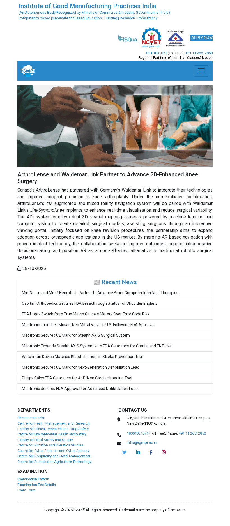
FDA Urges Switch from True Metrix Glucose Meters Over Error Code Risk (86, 314)
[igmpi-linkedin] (138, 452)
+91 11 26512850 (199, 53)
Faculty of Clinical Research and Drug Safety (53, 429)
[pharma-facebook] (151, 452)
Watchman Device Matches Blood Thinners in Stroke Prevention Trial (82, 356)
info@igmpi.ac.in (142, 442)
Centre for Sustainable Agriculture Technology (54, 462)
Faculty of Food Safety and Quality (45, 440)
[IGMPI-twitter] (124, 452)
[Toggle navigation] (201, 71)
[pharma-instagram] (163, 452)
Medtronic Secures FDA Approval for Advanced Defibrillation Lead (80, 388)
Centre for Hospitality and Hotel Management (53, 456)
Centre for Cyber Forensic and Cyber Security (53, 451)
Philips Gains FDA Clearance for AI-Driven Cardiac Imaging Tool (77, 378)
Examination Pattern (33, 479)
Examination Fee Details (36, 485)
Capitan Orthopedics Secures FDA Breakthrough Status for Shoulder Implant (89, 303)
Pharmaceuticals (30, 418)
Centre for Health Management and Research (53, 423)
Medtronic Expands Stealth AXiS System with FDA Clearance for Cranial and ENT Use (97, 346)
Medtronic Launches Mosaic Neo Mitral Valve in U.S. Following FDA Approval (88, 324)
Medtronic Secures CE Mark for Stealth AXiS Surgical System (76, 335)
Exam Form (26, 490)
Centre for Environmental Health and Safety (51, 434)
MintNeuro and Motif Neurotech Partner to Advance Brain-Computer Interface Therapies (100, 292)
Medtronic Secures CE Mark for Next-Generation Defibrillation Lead (80, 367)
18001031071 (156, 53)
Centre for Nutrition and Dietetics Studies (50, 445)
